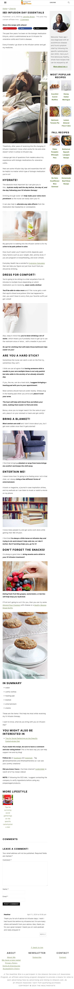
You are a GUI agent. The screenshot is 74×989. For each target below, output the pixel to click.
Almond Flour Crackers (11, 605)
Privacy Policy (11, 963)
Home (5, 8)
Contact (62, 957)
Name (6, 889)
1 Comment (24, 19)
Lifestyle (12, 8)
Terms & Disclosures (11, 966)
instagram (29, 758)
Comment (7, 860)
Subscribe (37, 957)
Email (5, 896)
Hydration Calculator (37, 263)
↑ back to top (37, 947)
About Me (11, 957)
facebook (17, 758)
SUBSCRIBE (39, 769)
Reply (43, 934)
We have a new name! (11, 960)
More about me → (60, 66)
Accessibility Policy (11, 969)
